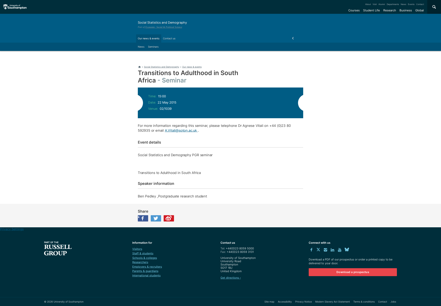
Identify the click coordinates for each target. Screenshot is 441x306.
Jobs (393, 301)
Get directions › (230, 277)
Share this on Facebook (139, 217)
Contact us (169, 38)
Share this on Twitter (156, 218)
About (368, 4)
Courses (354, 10)
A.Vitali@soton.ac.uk (181, 130)
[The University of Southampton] (15, 7)
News (403, 4)
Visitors (137, 249)
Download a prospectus (352, 272)
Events (411, 4)
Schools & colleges (144, 258)
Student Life (371, 10)
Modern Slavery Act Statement (332, 301)
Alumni (381, 4)
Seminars (153, 46)
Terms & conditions (364, 301)
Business (405, 10)
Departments (393, 4)
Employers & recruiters (147, 266)
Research (389, 10)
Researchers (140, 262)
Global (419, 10)
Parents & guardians (145, 271)
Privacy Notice (303, 301)
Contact (420, 4)
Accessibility (285, 301)
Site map (269, 301)
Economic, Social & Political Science (163, 27)
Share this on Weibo (169, 218)
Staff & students (142, 253)
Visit (375, 4)
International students (146, 275)
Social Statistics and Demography (162, 22)
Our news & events (149, 38)
